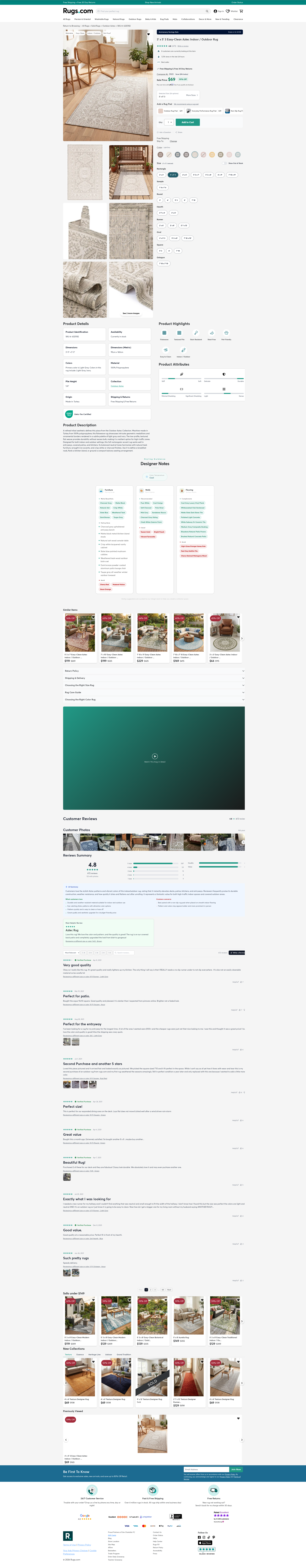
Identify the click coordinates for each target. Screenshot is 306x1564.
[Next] (242, 638)
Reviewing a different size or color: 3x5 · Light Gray (82, 1036)
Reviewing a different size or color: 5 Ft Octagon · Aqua (84, 1266)
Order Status (237, 2)
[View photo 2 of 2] (75, 1042)
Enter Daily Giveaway (116, 1557)
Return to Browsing (71, 26)
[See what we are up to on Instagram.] (204, 1537)
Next (169, 1290)
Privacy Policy (230, 1474)
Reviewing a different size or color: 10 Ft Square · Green (84, 1115)
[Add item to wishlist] (93, 617)
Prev (140, 1290)
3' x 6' (173, 213)
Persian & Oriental (82, 19)
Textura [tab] (68, 1354)
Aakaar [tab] (108, 1354)
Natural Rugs (119, 19)
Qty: (161, 122)
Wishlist (234, 11)
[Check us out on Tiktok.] (208, 1537)
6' (184, 200)
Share (180, 132)
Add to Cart (188, 122)
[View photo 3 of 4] (84, 1084)
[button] (148, 34)
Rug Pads (164, 19)
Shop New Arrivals (153, 2)
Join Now (236, 1469)
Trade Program (114, 1554)
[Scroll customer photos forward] (243, 842)
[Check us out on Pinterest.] (213, 1537)
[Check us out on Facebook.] (199, 1537)
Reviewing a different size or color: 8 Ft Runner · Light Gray (85, 977)
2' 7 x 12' (184, 225)
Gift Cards (112, 1535)
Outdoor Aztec (108, 26)
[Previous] (66, 638)
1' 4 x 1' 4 (162, 187)
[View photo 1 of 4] (67, 1084)
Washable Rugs (102, 19)
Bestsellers (112, 1551)
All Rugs (66, 19)
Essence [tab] (80, 1354)
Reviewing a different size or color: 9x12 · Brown (84, 941)
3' (160, 200)
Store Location (113, 1541)
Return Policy (158, 1547)
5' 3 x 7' (196, 175)
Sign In (221, 11)
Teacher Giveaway (115, 1560)
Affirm (110, 1547)
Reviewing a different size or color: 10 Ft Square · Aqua (84, 1005)
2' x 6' (161, 225)
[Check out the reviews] (207, 1551)
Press (155, 1554)
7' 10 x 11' (232, 175)
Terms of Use (69, 1544)
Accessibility (157, 1551)
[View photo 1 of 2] (67, 1042)
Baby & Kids (150, 19)
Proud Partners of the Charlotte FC (121, 1532)
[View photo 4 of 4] (93, 1084)
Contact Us (157, 1532)
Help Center (157, 1541)
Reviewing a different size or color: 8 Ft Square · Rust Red (85, 1078)
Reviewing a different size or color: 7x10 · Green (81, 1171)
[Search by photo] (98, 11)
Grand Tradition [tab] (124, 1354)
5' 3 (176, 200)
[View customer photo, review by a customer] (71, 842)
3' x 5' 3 (173, 175)
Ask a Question (165, 132)
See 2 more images (131, 313)
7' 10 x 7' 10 (163, 263)
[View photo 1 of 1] (67, 1177)
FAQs (155, 1538)
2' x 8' (172, 225)
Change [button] (173, 141)
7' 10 (193, 200)
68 (163, 1290)
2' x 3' (161, 175)
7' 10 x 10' (187, 238)
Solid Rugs (95, 26)
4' (167, 200)
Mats (175, 19)
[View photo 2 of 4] (75, 1084)
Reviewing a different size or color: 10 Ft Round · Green (84, 1143)
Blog (109, 1538)
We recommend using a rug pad (186, 104)
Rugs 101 (156, 1544)
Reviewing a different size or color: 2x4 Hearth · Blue (83, 1239)
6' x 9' (220, 175)
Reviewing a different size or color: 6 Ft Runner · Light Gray (85, 1211)
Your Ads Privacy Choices (75, 1550)
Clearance (238, 19)
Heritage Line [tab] (94, 1354)
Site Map (111, 1544)
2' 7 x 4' (162, 213)
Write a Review (239, 953)
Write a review (183, 46)
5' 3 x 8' (208, 175)
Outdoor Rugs (135, 19)
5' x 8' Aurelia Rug (181, 1337)
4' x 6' (184, 175)
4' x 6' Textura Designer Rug (77, 1399)
